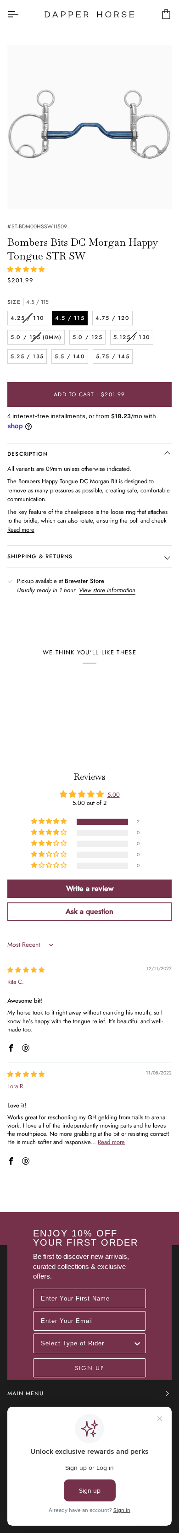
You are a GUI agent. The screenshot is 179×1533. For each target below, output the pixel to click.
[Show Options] (137, 1343)
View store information (107, 590)
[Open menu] (21, 14)
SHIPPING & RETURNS (40, 556)
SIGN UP (89, 1368)
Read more (20, 529)
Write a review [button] (89, 888)
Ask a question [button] (89, 911)
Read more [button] (111, 1142)
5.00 (113, 794)
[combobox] (87, 1343)
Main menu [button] (25, 1393)
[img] (26, 970)
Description (27, 454)
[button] (26, 269)
